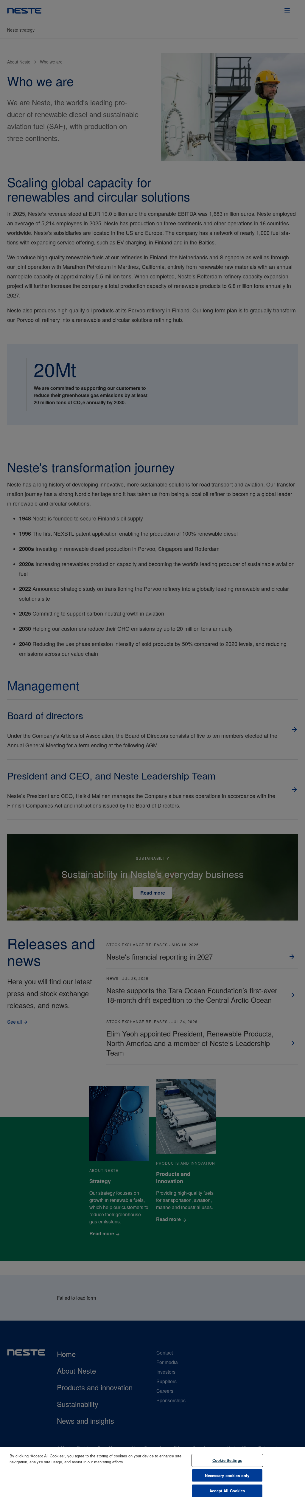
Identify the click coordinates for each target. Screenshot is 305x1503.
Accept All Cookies (227, 1490)
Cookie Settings (227, 1460)
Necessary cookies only (227, 1475)
